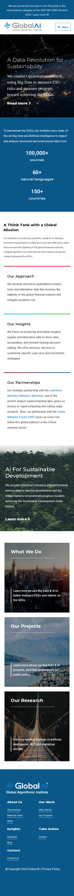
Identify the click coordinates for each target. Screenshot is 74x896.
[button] (17, 519)
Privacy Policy (51, 869)
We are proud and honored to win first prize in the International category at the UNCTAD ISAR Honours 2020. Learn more (37, 10)
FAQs (10, 821)
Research (12, 836)
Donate (43, 836)
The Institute (13, 809)
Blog (9, 842)
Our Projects (45, 815)
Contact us (13, 858)
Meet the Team (15, 815)
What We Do (45, 809)
